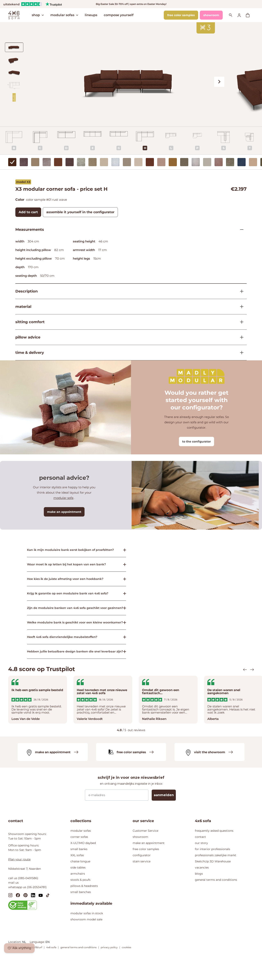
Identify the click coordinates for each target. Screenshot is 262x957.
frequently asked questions (214, 831)
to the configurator (196, 441)
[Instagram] (10, 895)
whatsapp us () (27, 887)
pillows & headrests (84, 886)
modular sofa (63, 498)
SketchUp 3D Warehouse (213, 861)
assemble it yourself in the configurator (80, 212)
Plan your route (19, 859)
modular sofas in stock (86, 913)
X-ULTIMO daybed (83, 843)
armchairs (77, 873)
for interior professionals (212, 849)
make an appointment (64, 512)
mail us (13, 882)
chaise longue (80, 861)
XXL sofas (77, 855)
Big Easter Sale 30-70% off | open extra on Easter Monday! (131, 4)
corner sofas (79, 837)
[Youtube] (40, 895)
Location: (15, 942)
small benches (80, 892)
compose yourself (118, 15)
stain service (141, 861)
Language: (37, 942)
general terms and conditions (216, 880)
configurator (142, 855)
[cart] (250, 15)
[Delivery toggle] (240, 352)
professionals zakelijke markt (215, 855)
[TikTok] (47, 895)
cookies (126, 947)
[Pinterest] (25, 895)
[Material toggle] (240, 306)
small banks (78, 849)
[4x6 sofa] (13, 14)
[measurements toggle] (240, 229)
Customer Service (145, 831)
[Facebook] (18, 895)
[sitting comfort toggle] (240, 321)
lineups (91, 15)
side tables (78, 867)
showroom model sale (86, 919)
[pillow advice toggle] (240, 337)
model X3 (23, 182)
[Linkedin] (33, 895)
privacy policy (109, 947)
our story (201, 843)
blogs (199, 873)
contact (200, 837)
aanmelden (164, 795)
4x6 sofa (51, 947)
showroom (211, 15)
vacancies (202, 867)
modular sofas (62, 15)
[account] (241, 15)
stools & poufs (80, 880)
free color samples (181, 15)
